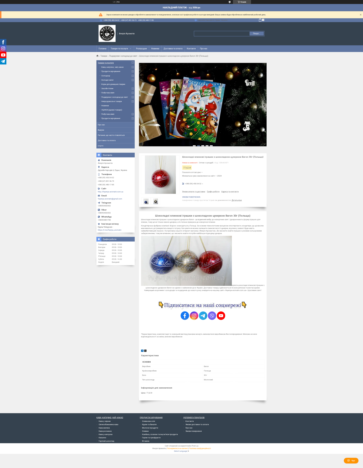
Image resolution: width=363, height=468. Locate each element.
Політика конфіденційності (200, 448)
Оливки (145, 431)
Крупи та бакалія (149, 424)
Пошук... (256, 33)
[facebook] (142, 351)
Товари (103, 56)
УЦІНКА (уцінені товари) (111, 110)
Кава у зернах (105, 421)
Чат (353, 461)
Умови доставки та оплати (197, 424)
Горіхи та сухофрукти (151, 438)
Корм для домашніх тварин (113, 84)
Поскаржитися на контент (177, 448)
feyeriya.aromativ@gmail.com (110, 199)
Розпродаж (141, 48)
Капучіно (102, 438)
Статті (100, 146)
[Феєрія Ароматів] (107, 33)
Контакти (191, 48)
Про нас (203, 48)
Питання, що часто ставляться (111, 135)
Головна (102, 48)
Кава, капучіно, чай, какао (112, 67)
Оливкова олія (148, 421)
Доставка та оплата (173, 48)
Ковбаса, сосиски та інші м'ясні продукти (160, 434)
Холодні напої (107, 80)
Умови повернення (193, 431)
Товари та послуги (119, 48)
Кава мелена (104, 428)
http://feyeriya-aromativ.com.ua (110, 192)
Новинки (155, 48)
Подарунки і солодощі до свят (123, 56)
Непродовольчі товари (111, 101)
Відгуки (101, 130)
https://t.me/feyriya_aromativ (109, 230)
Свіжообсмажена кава (108, 424)
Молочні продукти (150, 428)
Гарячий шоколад (106, 441)
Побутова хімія (107, 93)
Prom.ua (195, 446)
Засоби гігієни (107, 88)
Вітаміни (145, 441)
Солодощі (105, 76)
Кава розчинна (105, 431)
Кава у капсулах (105, 434)
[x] (145, 351)
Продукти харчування (110, 71)
